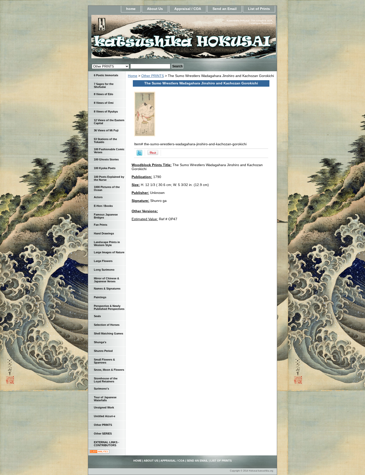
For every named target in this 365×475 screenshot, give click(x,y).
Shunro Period (103, 350)
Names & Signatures (107, 288)
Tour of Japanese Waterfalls (105, 399)
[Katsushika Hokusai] (150, 38)
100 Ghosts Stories (106, 159)
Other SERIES (103, 433)
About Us (155, 9)
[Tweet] (139, 154)
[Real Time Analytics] (99, 452)
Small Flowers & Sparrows (104, 361)
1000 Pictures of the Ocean (107, 188)
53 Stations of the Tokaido (105, 141)
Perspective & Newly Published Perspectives (109, 307)
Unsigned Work (104, 407)
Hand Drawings (104, 233)
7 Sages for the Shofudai (103, 85)
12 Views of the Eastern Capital (109, 122)
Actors (98, 197)
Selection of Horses (106, 324)
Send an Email (225, 9)
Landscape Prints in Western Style (107, 244)
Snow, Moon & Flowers (109, 369)
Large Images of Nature (109, 252)
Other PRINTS (152, 76)
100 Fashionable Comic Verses (109, 151)
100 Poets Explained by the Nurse (109, 178)
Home (132, 76)
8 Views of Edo (103, 94)
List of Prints (259, 9)
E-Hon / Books (103, 205)
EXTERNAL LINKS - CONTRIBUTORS (106, 444)
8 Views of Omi (103, 102)
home (131, 9)
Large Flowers (103, 260)
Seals (97, 316)
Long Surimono (104, 269)
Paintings (100, 297)
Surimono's (101, 388)
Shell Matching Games (108, 333)
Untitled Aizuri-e (104, 416)
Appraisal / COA (187, 9)
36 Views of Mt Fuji (106, 130)
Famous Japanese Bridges (106, 216)
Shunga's (100, 342)
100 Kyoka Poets (104, 168)
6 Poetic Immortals (106, 75)
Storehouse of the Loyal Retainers (105, 380)
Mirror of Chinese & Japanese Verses (106, 280)
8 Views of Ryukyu (106, 111)
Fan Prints (100, 224)
